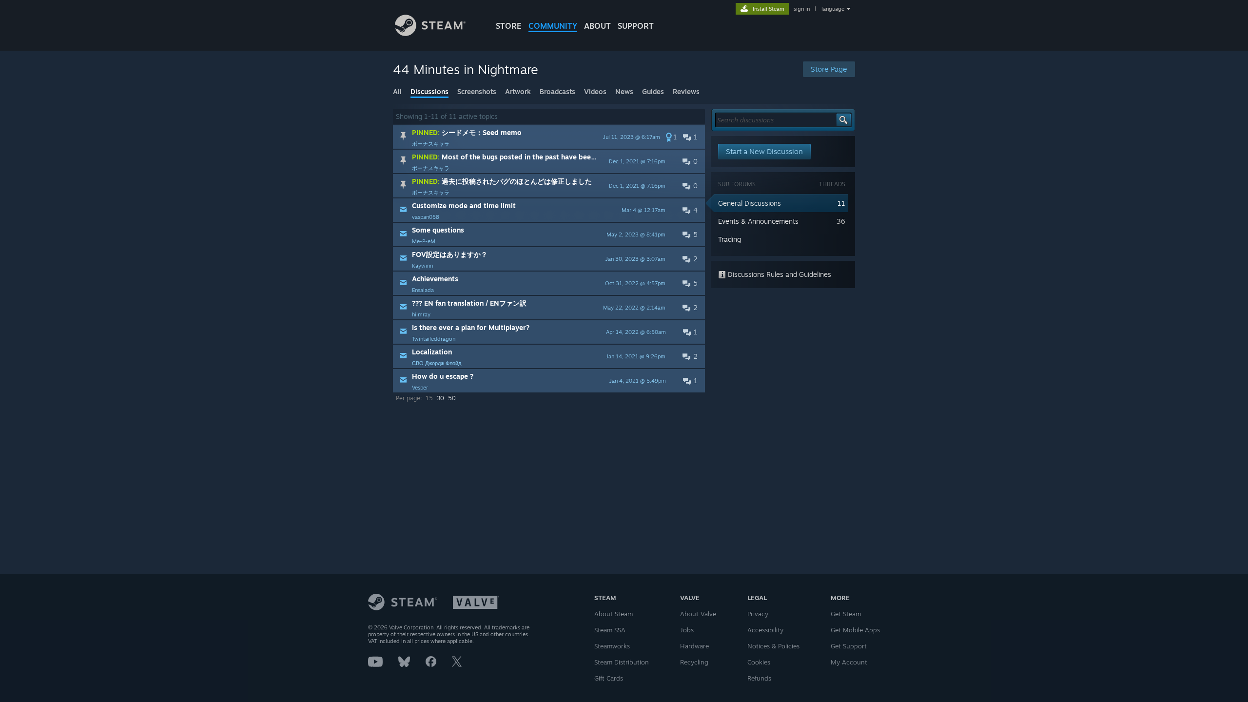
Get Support (849, 646)
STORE (509, 26)
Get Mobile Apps (855, 630)
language (832, 8)
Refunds (759, 678)
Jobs (687, 630)
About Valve (698, 614)
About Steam (613, 614)
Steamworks (612, 646)
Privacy (757, 614)
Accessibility (765, 630)
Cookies (758, 662)
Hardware (694, 646)
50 (452, 398)
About (597, 26)
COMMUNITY (552, 26)
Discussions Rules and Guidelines (778, 274)
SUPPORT (636, 26)
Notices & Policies (773, 646)
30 (440, 398)
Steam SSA (609, 630)
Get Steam (846, 614)
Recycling (694, 662)
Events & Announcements (758, 221)
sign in (802, 8)
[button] (549, 137)
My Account (849, 662)
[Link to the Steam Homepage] (430, 33)
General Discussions (749, 203)
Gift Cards (608, 678)
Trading (729, 239)
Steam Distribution (621, 662)
